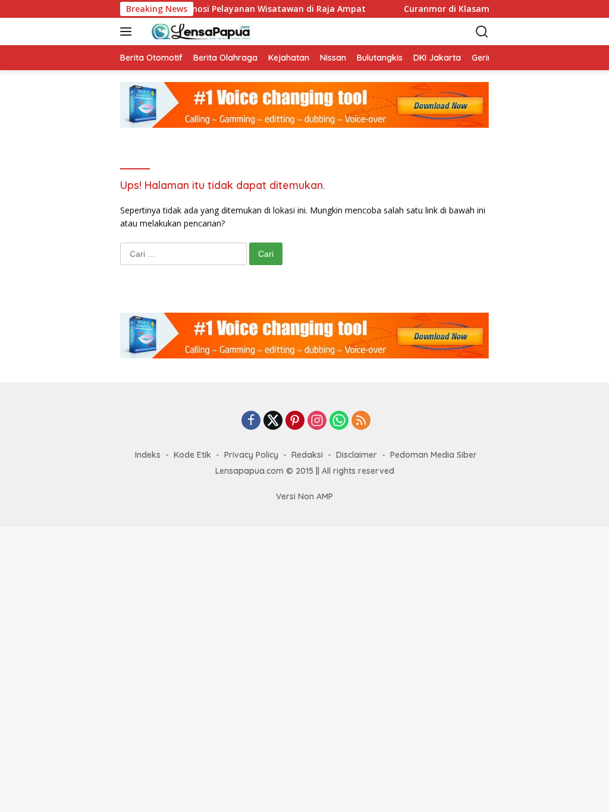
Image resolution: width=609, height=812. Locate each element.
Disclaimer (356, 454)
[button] (128, 31)
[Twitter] (272, 421)
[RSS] (361, 421)
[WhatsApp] (339, 421)
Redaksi (307, 454)
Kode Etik (192, 454)
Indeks (148, 454)
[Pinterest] (294, 421)
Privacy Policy (251, 454)
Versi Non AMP (304, 496)
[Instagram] (317, 421)
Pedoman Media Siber (433, 454)
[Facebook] (250, 421)
